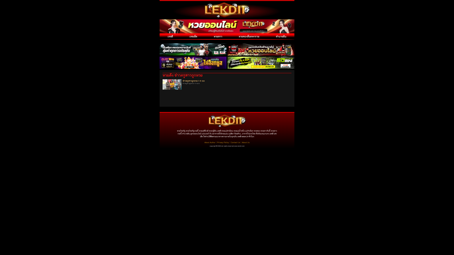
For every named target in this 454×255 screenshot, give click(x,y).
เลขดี (170, 36)
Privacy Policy (223, 142)
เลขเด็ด (193, 36)
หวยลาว (218, 36)
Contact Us (235, 142)
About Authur (209, 142)
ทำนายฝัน (281, 36)
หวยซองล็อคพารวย (249, 36)
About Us (246, 142)
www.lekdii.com (239, 146)
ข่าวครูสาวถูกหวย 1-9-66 (194, 81)
